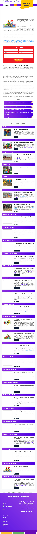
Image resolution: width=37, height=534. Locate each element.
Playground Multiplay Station (29, 350)
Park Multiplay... (29, 390)
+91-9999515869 (8, 1)
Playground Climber (25, 40)
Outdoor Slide (13, 41)
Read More (16, 149)
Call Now (6, 533)
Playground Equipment (23, 39)
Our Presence (6, 521)
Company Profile (6, 518)
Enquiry (30, 533)
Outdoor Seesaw (18, 41)
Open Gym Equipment (30, 39)
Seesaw (5, 509)
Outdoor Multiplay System (8, 505)
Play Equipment (6, 503)
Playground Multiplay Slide (8, 506)
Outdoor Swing (7, 41)
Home (12, 13)
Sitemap (5, 520)
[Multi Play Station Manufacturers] (14, 313)
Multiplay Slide (11, 42)
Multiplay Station (5, 42)
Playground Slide (6, 40)
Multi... (26, 311)
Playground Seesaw (12, 40)
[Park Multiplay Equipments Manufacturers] (14, 392)
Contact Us (6, 525)
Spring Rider (21, 42)
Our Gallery (6, 524)
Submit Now (18, 59)
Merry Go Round (6, 507)
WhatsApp (19, 533)
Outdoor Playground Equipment (27, 22)
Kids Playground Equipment (24, 196)
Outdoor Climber (24, 41)
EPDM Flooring (16, 42)
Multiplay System (31, 41)
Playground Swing (19, 40)
